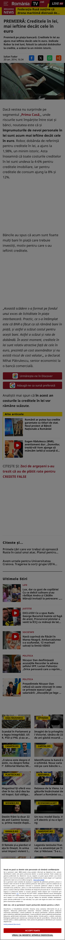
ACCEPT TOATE (32, 930)
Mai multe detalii (38, 880)
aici (18, 893)
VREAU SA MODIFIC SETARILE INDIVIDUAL (32, 935)
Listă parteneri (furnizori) (12, 924)
